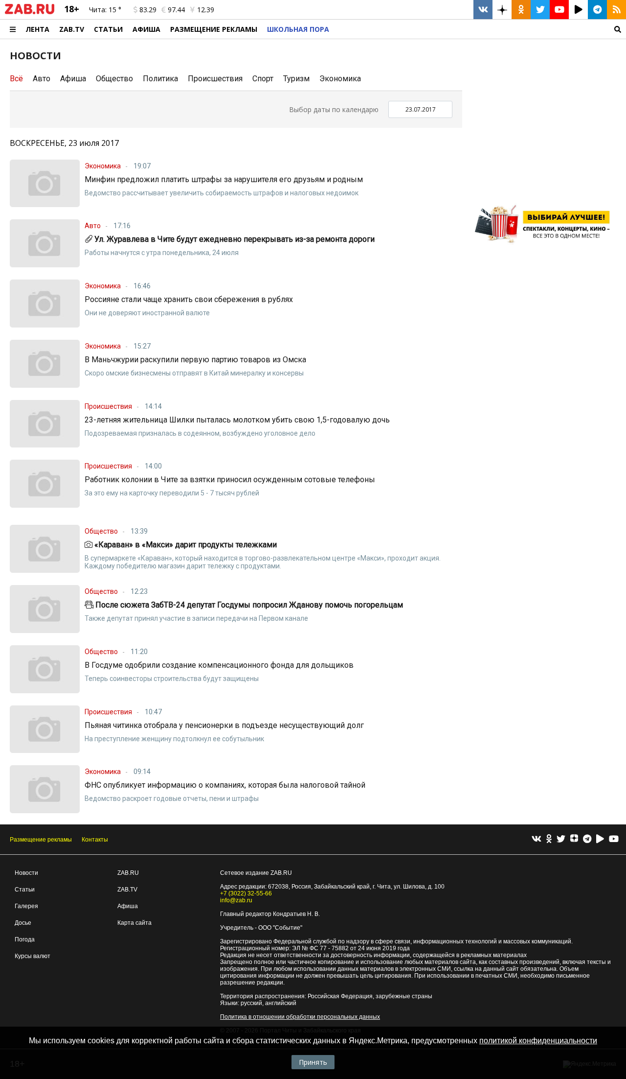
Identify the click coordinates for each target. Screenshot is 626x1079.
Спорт (262, 78)
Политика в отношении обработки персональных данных (300, 1016)
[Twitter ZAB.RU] (540, 9)
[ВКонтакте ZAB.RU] (482, 9)
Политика (160, 78)
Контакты (95, 839)
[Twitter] (561, 839)
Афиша (146, 29)
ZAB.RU (128, 872)
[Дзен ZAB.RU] (502, 9)
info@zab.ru (236, 900)
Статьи (108, 29)
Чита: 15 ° (105, 9)
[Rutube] (600, 839)
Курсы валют (32, 956)
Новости (26, 872)
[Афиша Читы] (545, 247)
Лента (37, 29)
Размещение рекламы (41, 839)
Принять (313, 1062)
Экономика (340, 78)
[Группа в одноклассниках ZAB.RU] (521, 9)
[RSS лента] (616, 9)
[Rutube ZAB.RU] (578, 9)
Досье (23, 922)
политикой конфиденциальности (538, 1040)
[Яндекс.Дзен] (574, 839)
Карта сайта (134, 922)
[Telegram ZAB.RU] (597, 9)
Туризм (296, 78)
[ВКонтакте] (536, 839)
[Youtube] (613, 839)
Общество (114, 78)
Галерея (26, 906)
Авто (41, 78)
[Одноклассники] (549, 839)
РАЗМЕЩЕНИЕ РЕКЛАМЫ (213, 29)
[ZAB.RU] (29, 12)
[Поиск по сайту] (480, 29)
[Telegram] (587, 839)
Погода (25, 939)
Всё (16, 78)
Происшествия (215, 78)
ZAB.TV (71, 29)
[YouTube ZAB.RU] (559, 9)
